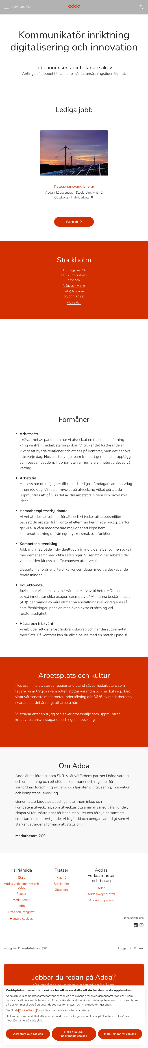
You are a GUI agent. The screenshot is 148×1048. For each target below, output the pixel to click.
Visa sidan (74, 302)
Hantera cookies (21, 918)
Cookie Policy (27, 1010)
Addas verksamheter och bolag (21, 886)
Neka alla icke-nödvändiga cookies (74, 1034)
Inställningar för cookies (120, 1034)
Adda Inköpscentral (101, 894)
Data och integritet (21, 912)
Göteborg (61, 889)
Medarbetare (21, 900)
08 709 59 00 (74, 297)
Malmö (61, 877)
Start (21, 877)
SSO (44, 948)
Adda (101, 888)
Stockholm (61, 884)
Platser (21, 893)
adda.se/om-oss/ (133, 918)
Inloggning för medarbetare (21, 948)
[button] (141, 7)
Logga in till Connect (131, 948)
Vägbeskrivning (74, 285)
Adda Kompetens (101, 900)
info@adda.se (74, 291)
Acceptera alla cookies (28, 1034)
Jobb (21, 906)
